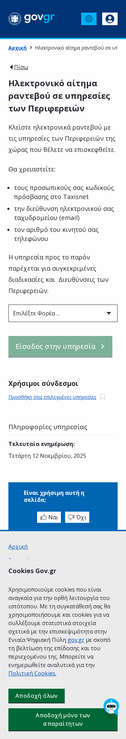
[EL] (89, 19)
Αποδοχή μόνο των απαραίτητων (63, 719)
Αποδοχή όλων (36, 696)
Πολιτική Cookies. (32, 673)
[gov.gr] (31, 18)
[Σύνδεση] (110, 19)
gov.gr (76, 640)
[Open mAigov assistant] (111, 707)
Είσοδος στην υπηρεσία (55, 346)
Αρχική (17, 47)
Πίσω (21, 67)
